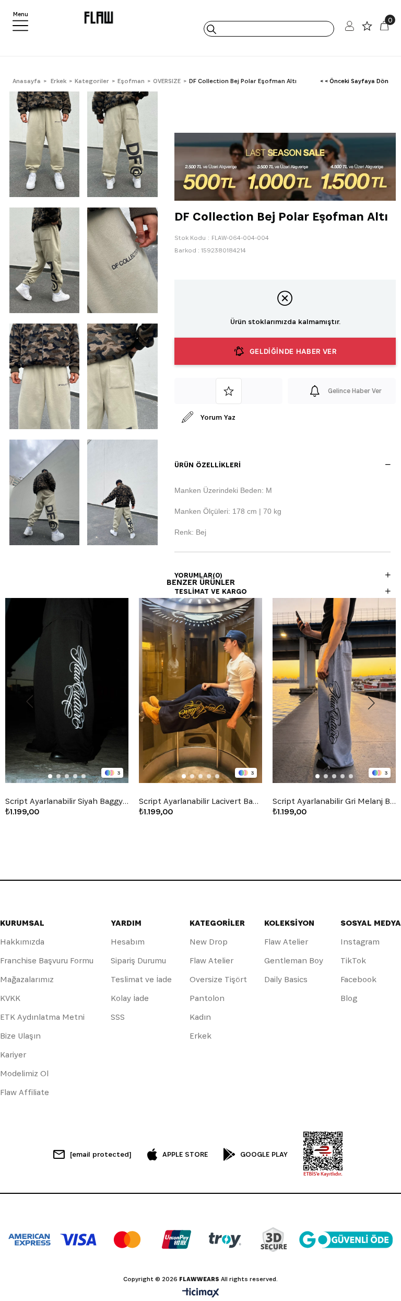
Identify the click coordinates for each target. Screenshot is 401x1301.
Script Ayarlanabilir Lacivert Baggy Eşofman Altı (200, 801)
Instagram (360, 941)
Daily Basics (286, 979)
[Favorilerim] (367, 28)
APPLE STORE (185, 1154)
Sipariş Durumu (138, 960)
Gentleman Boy (293, 960)
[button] (50, 776)
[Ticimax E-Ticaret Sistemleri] (200, 1293)
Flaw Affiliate (24, 1092)
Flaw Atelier (211, 960)
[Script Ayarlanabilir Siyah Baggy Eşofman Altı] (66, 690)
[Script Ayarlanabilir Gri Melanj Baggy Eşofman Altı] (334, 690)
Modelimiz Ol (24, 1073)
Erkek (200, 1035)
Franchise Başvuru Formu (46, 960)
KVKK (10, 998)
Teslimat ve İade (141, 979)
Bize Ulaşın (20, 1035)
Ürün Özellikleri (207, 464)
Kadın (200, 1016)
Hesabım (128, 941)
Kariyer (13, 1054)
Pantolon (207, 998)
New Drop (209, 941)
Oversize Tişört (218, 979)
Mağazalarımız (27, 979)
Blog (348, 998)
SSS (118, 1016)
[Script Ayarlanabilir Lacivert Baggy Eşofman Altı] (200, 690)
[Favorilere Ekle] (228, 391)
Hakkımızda (22, 941)
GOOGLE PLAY (264, 1154)
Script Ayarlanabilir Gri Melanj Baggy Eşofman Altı (334, 801)
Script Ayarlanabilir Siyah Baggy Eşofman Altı (66, 801)
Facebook (358, 979)
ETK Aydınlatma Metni (42, 1016)
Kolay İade (130, 998)
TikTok (353, 960)
